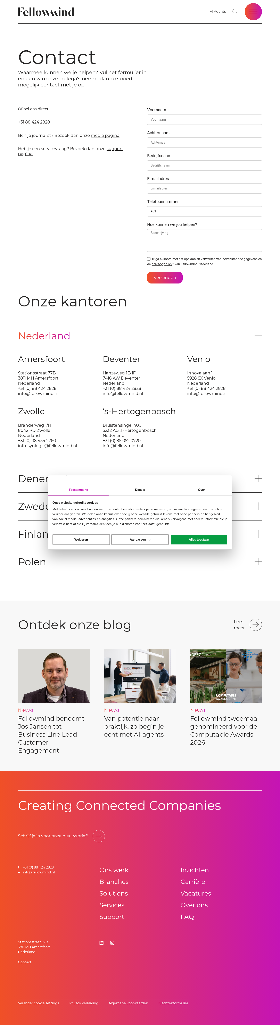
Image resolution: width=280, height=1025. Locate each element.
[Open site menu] (253, 11)
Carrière (193, 882)
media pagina (105, 135)
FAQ (187, 917)
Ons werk (114, 870)
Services (111, 905)
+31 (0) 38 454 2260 (37, 440)
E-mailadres (158, 178)
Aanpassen (138, 539)
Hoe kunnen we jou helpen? (172, 224)
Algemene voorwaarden (128, 1003)
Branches (114, 882)
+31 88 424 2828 (34, 122)
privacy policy (161, 264)
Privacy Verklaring (83, 1003)
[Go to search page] (235, 12)
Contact (24, 962)
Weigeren (81, 539)
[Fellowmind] (47, 11)
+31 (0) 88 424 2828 (37, 388)
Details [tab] (140, 489)
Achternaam (158, 132)
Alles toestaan (199, 539)
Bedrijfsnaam (159, 155)
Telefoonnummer (163, 201)
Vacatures (196, 893)
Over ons (194, 905)
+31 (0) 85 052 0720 (122, 440)
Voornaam (156, 109)
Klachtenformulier (173, 1003)
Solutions (113, 893)
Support (111, 917)
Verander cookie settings (38, 1003)
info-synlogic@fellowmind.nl (47, 445)
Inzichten (195, 870)
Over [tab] (201, 489)
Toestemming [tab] (78, 489)
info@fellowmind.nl (38, 393)
